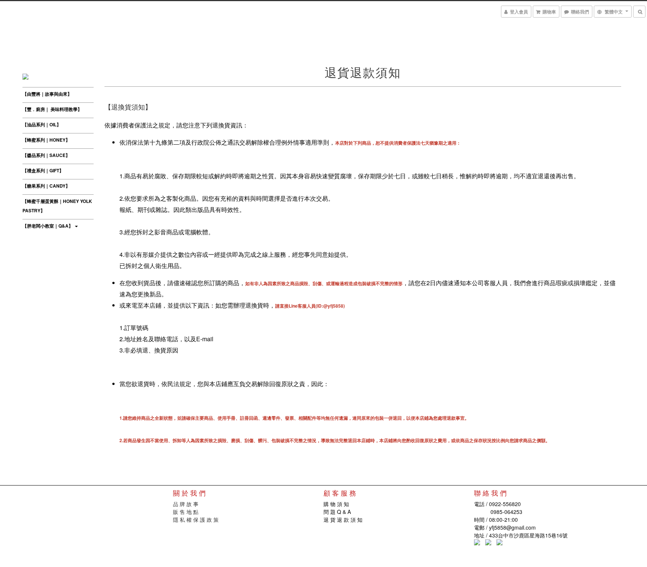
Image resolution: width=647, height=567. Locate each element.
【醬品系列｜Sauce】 (46, 155)
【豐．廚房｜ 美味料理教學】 (52, 109)
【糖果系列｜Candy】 (46, 185)
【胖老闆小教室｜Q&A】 (48, 225)
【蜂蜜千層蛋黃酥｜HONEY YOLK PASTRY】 (57, 206)
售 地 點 (188, 511)
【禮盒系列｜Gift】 (43, 170)
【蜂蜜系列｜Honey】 (46, 139)
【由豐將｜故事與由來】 (47, 93)
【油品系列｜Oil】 (41, 124)
